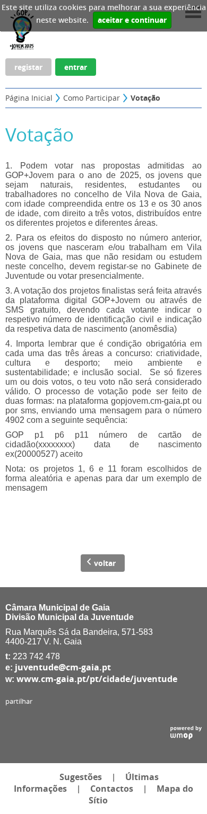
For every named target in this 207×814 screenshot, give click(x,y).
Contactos (111, 788)
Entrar (75, 67)
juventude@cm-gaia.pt (63, 667)
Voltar (105, 563)
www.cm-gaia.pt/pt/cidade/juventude (96, 679)
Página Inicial (29, 98)
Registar (28, 67)
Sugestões (80, 777)
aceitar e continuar (132, 20)
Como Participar (91, 98)
